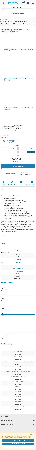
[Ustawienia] (28, 3)
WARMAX (4, 416)
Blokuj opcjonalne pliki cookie (18, 443)
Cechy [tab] (21, 184)
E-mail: (5, 289)
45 (22, 152)
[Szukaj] (33, 9)
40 (13, 148)
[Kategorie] (33, 3)
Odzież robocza (17, 24)
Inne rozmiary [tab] (12, 184)
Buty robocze (26, 24)
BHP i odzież (8, 24)
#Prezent (22, 13)
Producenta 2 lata (13, 140)
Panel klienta (6, 420)
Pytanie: (6, 308)
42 (31, 148)
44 (13, 152)
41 (22, 148)
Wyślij (3, 338)
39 (5, 148)
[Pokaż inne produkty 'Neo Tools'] (18, 137)
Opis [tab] (3, 184)
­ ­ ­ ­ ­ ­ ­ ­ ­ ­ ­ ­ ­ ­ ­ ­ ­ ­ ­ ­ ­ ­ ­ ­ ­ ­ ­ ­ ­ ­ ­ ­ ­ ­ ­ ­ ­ (7, 430)
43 (5, 152)
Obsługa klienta (8, 425)
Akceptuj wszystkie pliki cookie (18, 440)
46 (31, 152)
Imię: (5, 299)
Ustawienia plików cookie (18, 447)
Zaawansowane (15, 13)
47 (18, 155)
